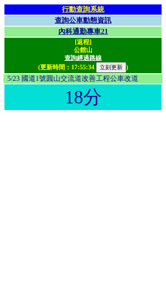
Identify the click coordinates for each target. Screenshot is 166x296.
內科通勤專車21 (83, 31)
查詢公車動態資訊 (83, 20)
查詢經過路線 (83, 58)
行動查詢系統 (83, 9)
